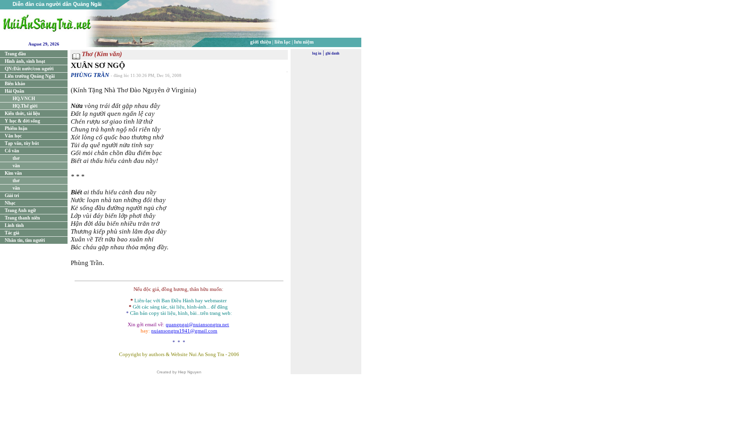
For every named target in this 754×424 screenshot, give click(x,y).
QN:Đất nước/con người (29, 68)
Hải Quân (14, 91)
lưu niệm (304, 42)
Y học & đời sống (22, 121)
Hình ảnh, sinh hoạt (25, 61)
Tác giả (12, 233)
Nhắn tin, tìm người (25, 240)
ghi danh (332, 53)
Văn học (13, 136)
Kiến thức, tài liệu (22, 113)
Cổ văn (12, 151)
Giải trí (12, 195)
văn (16, 165)
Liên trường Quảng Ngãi (30, 76)
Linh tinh (14, 225)
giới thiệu (260, 42)
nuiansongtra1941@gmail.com (184, 331)
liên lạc (283, 42)
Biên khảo (15, 83)
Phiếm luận (16, 128)
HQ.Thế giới (25, 106)
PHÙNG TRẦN (90, 75)
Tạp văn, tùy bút (22, 143)
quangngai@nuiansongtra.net (197, 324)
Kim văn (13, 173)
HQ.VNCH (24, 98)
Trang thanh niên (22, 218)
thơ (16, 158)
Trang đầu (15, 54)
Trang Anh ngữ (20, 210)
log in (316, 53)
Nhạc (10, 203)
